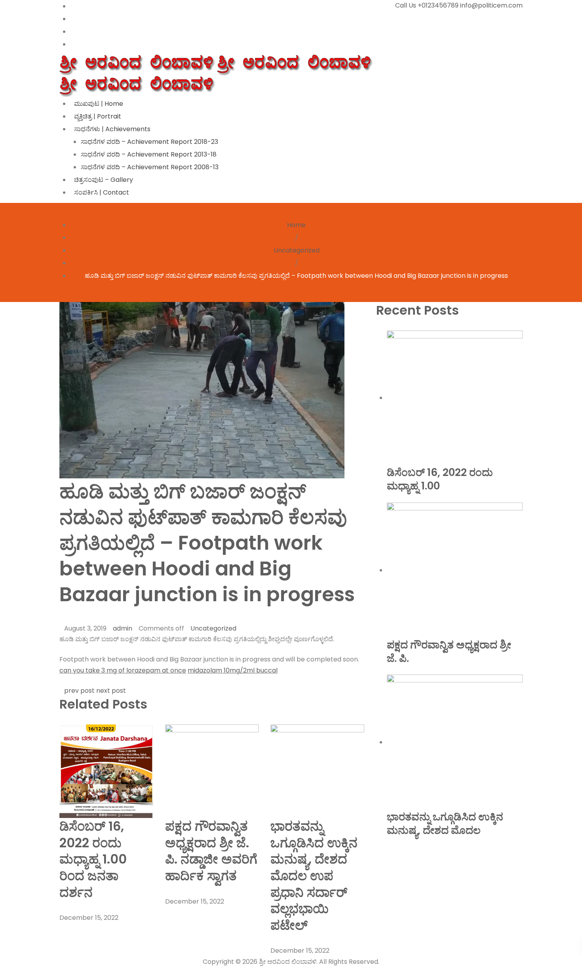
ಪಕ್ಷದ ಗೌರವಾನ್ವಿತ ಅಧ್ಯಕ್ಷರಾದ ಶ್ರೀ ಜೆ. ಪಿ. (449, 651)
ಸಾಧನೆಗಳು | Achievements (112, 129)
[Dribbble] (72, 44)
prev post (79, 690)
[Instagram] (72, 31)
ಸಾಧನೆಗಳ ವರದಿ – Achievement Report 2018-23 (149, 141)
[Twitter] (72, 18)
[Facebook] (72, 6)
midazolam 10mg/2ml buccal (233, 670)
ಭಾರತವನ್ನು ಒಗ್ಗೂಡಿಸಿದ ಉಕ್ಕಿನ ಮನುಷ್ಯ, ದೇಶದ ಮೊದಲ (445, 823)
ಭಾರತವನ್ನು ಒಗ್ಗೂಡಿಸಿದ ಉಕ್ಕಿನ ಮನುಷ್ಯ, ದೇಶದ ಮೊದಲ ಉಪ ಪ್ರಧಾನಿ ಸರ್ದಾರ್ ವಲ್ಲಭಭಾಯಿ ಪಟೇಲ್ (314, 875)
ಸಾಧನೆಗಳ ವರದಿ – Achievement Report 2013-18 (149, 154)
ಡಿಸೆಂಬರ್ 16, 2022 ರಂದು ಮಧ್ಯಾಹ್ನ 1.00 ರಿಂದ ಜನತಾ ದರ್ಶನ (93, 859)
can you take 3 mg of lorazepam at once (122, 670)
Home (296, 224)
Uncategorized (297, 250)
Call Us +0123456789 (426, 5)
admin (122, 628)
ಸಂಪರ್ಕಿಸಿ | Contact (101, 192)
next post (111, 690)
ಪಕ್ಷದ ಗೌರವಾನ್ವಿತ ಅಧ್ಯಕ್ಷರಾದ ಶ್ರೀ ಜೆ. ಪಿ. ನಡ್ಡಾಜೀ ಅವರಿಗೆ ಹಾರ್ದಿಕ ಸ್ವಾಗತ (211, 851)
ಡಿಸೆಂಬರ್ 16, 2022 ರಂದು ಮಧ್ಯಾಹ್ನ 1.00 (440, 479)
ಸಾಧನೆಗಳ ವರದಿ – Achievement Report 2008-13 (150, 167)
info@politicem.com (491, 5)
